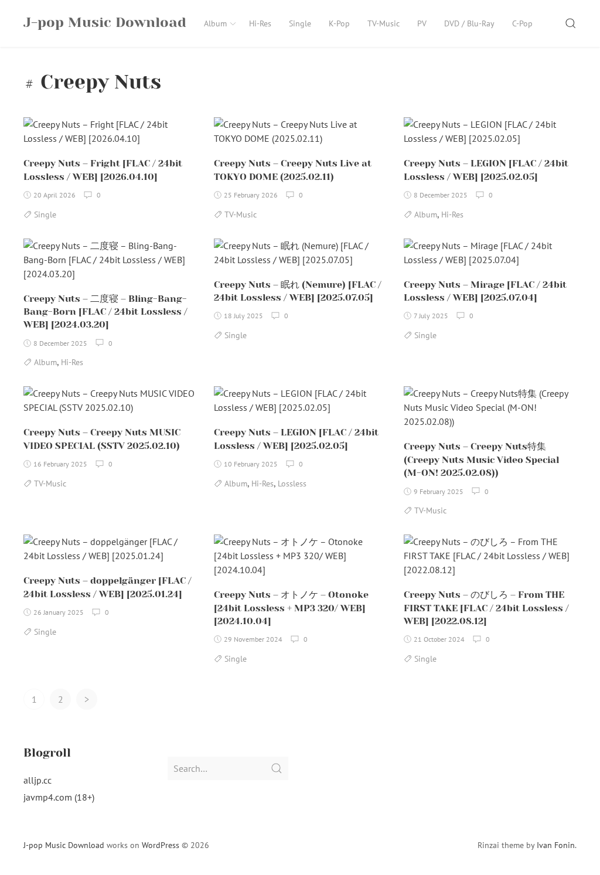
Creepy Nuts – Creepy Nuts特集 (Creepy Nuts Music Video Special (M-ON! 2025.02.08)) (481, 459)
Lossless (292, 483)
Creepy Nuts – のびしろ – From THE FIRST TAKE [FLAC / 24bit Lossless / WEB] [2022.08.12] (486, 608)
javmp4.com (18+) (58, 797)
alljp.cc (37, 780)
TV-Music (383, 23)
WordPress (160, 845)
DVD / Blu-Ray (469, 23)
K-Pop (339, 23)
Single (300, 23)
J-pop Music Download (63, 845)
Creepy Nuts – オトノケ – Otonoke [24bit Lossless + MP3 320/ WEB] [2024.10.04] (291, 608)
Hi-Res (260, 23)
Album (215, 23)
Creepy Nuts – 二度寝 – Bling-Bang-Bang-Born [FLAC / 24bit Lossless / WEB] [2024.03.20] (105, 312)
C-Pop (522, 23)
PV (422, 23)
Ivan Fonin (556, 845)
